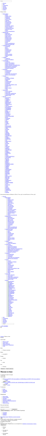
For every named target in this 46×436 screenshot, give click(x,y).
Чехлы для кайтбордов (9, 31)
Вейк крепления (8, 34)
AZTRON (7, 123)
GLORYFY (7, 165)
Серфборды (7, 18)
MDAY (6, 136)
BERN (6, 154)
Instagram (5, 413)
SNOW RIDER (8, 169)
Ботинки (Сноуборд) (9, 68)
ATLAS (6, 155)
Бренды (4, 96)
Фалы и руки (8, 35)
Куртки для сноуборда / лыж (11, 84)
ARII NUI (7, 159)
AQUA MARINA (8, 106)
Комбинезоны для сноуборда (11, 66)
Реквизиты (5, 391)
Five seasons (7, 184)
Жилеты (7, 48)
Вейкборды (7, 33)
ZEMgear (7, 181)
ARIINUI (7, 160)
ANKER (7, 132)
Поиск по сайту (6, 402)
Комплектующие (8, 29)
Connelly (7, 147)
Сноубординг (5, 60)
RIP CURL (7, 177)
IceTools (7, 179)
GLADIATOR (8, 125)
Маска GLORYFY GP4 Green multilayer (32, 378)
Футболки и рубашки (9, 78)
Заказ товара (5, 396)
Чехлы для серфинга (9, 59)
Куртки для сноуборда (9, 62)
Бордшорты (7, 79)
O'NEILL (7, 119)
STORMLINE (8, 109)
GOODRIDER (8, 108)
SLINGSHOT (8, 97)
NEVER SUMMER (9, 182)
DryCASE (7, 188)
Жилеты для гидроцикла (10, 74)
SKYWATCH (8, 107)
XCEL (6, 130)
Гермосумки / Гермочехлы (10, 93)
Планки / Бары (8, 16)
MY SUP (7, 158)
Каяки (6, 56)
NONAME (7, 133)
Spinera (6, 186)
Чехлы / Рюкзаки (8, 91)
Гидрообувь (7, 24)
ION (6, 124)
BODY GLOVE (8, 176)
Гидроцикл (5, 69)
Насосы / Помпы (8, 26)
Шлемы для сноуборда (9, 63)
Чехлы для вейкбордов (10, 43)
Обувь (6, 88)
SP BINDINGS (8, 180)
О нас (4, 389)
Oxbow (6, 185)
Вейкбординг (5, 32)
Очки (4, 346)
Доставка (5, 7)
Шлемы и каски (8, 37)
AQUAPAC (7, 115)
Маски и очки (8, 95)
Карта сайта (5, 401)
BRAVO (7, 161)
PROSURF (7, 134)
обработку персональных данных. (30, 423)
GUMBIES (7, 137)
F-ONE (6, 122)
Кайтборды (7, 17)
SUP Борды (7, 46)
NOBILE (7, 100)
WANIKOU (7, 189)
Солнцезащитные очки (10, 94)
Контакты (5, 8)
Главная (2, 336)
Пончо (6, 30)
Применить (3, 368)
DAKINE (7, 192)
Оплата (4, 6)
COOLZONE (8, 114)
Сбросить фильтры (9, 368)
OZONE (7, 105)
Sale (3, 4)
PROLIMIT (7, 173)
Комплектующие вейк (9, 44)
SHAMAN (7, 172)
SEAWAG (7, 112)
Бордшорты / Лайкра (9, 25)
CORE (6, 128)
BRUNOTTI (7, 103)
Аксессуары (5, 90)
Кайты (6, 14)
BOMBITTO (7, 111)
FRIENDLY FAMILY (9, 164)
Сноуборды (7, 61)
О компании (5, 5)
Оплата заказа (6, 397)
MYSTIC (7, 98)
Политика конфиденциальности (9, 400)
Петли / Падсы (8, 19)
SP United (7, 129)
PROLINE (7, 178)
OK (1, 418)
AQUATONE (8, 157)
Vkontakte (5, 412)
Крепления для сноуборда (10, 67)
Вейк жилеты (8, 36)
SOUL (6, 110)
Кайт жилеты (8, 21)
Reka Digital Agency (4, 416)
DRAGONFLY (8, 127)
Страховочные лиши (9, 28)
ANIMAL (7, 168)
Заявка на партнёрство (5, 410)
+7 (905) (4, 326)
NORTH (7, 167)
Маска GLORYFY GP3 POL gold (28, 382)
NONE (6, 380)
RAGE (6, 117)
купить (8, 381)
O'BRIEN (7, 166)
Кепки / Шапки (8, 87)
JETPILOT (7, 162)
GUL (6, 120)
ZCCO (6, 191)
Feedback (5, 414)
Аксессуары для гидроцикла (11, 73)
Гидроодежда (8, 23)
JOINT (6, 131)
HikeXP (6, 121)
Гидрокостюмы (8, 22)
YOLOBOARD (8, 135)
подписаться (14, 409)
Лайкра (6, 80)
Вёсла (6, 47)
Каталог (4, 3)
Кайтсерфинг (5, 13)
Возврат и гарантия (7, 399)
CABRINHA (7, 99)
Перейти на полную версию (14, 416)
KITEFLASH (8, 139)
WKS (6, 174)
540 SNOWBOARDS (9, 116)
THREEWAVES (8, 104)
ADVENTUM (8, 190)
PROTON (7, 171)
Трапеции (7, 20)
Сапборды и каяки (6, 45)
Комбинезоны (8, 85)
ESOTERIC (7, 170)
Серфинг (5, 57)
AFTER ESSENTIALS (9, 156)
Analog (6, 183)
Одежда (4, 75)
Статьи (4, 9)
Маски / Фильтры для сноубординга (12, 65)
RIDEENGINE (8, 102)
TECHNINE (7, 118)
